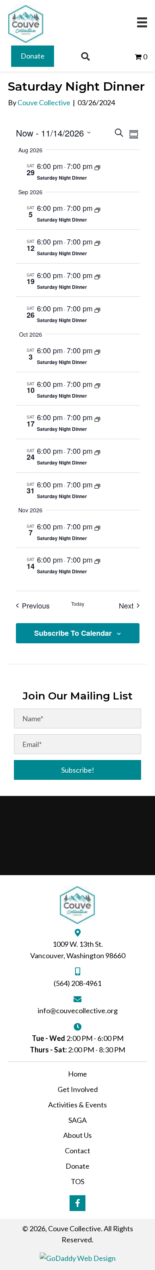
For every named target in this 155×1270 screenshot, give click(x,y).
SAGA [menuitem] (77, 1120)
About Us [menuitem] (77, 1135)
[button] (77, 770)
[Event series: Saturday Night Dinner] (97, 167)
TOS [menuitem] (77, 1181)
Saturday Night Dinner (62, 177)
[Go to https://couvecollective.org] (26, 24)
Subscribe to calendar (73, 633)
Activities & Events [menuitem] (77, 1104)
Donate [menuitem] (77, 1166)
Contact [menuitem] (77, 1150)
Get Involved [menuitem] (78, 1089)
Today (77, 604)
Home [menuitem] (77, 1073)
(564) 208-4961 (77, 983)
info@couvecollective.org (78, 1010)
